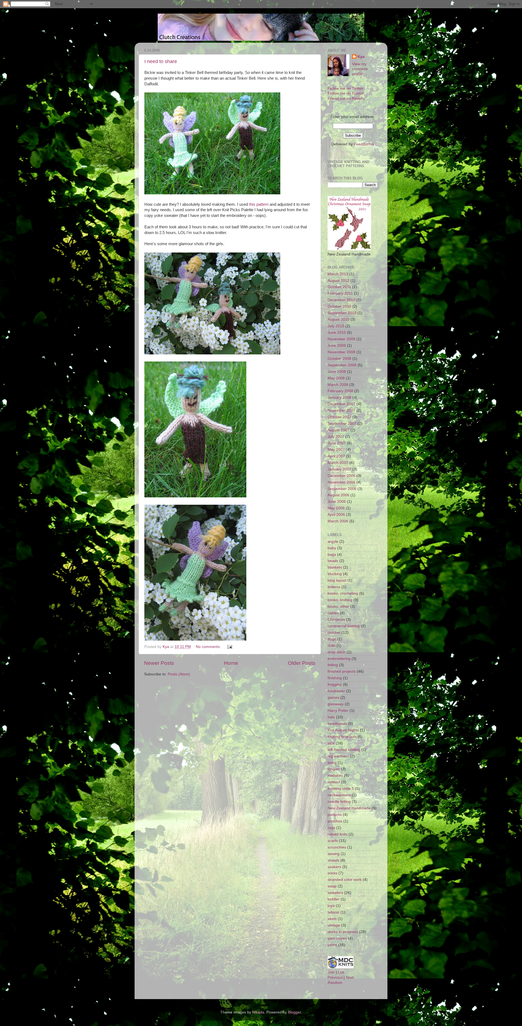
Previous (335, 977)
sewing (334, 854)
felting (333, 665)
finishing (335, 678)
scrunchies (337, 847)
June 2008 (337, 372)
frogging (335, 684)
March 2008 (338, 385)
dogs (332, 639)
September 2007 (342, 424)
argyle (333, 541)
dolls (331, 646)
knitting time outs (342, 737)
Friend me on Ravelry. (347, 98)
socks (332, 873)
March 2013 (338, 274)
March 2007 (338, 463)
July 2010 (336, 326)
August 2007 (338, 430)
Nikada (258, 1012)
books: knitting (340, 600)
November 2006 (341, 482)
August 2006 (338, 495)
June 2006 (337, 502)
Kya (361, 57)
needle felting (339, 802)
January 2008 (339, 397)
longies (334, 769)
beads (333, 561)
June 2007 (337, 443)
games (333, 698)
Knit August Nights (343, 730)
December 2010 (341, 300)
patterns (335, 815)
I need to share (160, 61)
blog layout (337, 580)
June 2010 (337, 332)
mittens (334, 782)
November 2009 (341, 339)
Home (231, 663)
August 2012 (338, 281)
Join (331, 972)
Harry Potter (338, 711)
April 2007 (336, 456)
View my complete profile (360, 69)
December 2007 (341, 404)
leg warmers (338, 756)
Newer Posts (159, 663)
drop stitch (337, 652)
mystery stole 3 (341, 789)
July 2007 (336, 437)
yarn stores (337, 938)
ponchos (335, 821)
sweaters (335, 893)
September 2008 (342, 365)
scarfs (333, 841)
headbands (337, 724)
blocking (335, 574)
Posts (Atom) (179, 674)
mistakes (335, 776)
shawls (333, 860)
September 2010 (342, 313)
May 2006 (336, 508)
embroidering (339, 659)
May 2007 (336, 450)
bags (332, 555)
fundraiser (336, 691)
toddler (334, 899)
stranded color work (345, 880)
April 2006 (336, 515)
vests (332, 919)
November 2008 (341, 352)
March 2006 (338, 521)
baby (332, 548)
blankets (335, 567)
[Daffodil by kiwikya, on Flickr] (195, 496)
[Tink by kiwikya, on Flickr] (195, 639)
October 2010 (339, 306)
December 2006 (341, 476)
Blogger (294, 1012)
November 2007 (341, 410)
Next (350, 977)
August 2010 (338, 319)
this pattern (259, 204)
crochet (334, 633)
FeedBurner (364, 144)
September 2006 (342, 489)
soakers (334, 867)
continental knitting (344, 626)
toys (331, 906)
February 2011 (340, 293)
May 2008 (336, 378)
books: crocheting (343, 593)
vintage (334, 925)
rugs (331, 828)
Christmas (336, 620)
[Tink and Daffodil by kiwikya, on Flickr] (212, 193)
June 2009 (337, 346)
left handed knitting (344, 750)
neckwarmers (339, 795)
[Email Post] (229, 647)
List (341, 972)
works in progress (343, 932)
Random (335, 983)
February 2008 (340, 391)
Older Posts (301, 663)
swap (332, 886)
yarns (332, 945)
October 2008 (339, 359)
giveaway (336, 704)
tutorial (333, 912)
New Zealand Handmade (349, 808)
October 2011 (339, 287)
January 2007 (339, 469)
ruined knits (337, 834)
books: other (338, 606)
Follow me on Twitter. (346, 88)
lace (331, 743)
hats (331, 717)
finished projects (342, 671)
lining (332, 763)
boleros (334, 587)
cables (333, 613)
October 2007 (339, 417)
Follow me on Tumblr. (346, 93)
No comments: (209, 647)
